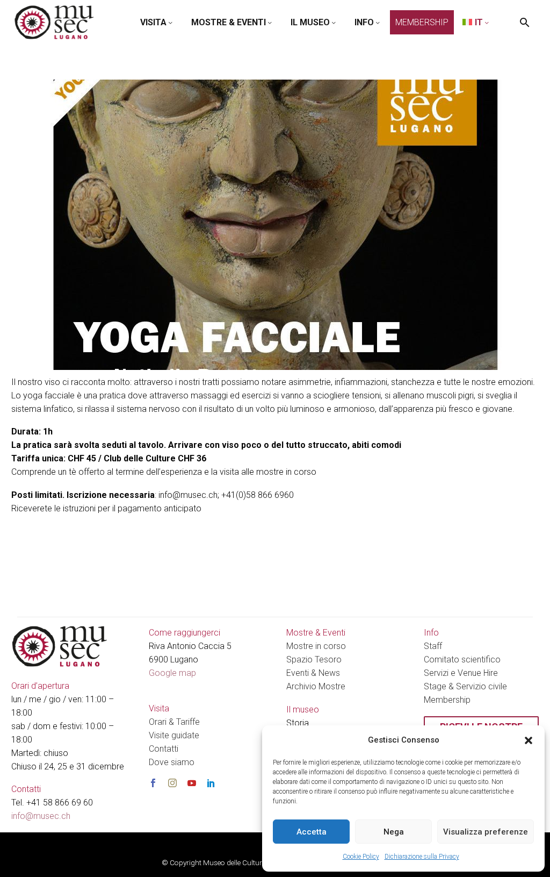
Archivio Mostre (315, 686)
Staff (433, 646)
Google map (172, 673)
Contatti (163, 749)
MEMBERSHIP (421, 22)
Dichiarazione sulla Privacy (422, 856)
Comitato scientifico (462, 659)
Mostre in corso (316, 646)
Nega (393, 832)
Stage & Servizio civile (465, 686)
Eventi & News (313, 673)
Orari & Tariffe (174, 722)
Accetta (311, 832)
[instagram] (172, 783)
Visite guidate (174, 735)
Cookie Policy (361, 856)
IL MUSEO (310, 22)
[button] (528, 740)
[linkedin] (211, 783)
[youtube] (191, 783)
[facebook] (153, 783)
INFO (364, 22)
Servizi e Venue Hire (461, 673)
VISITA (153, 22)
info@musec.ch (40, 816)
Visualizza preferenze (485, 832)
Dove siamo (171, 762)
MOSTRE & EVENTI (228, 22)
